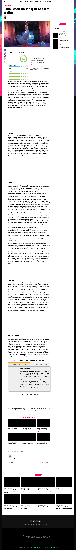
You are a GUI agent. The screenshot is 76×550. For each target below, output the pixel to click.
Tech (40, 1)
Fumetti (36, 1)
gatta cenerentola (38, 404)
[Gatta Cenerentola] (13, 59)
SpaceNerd (49, 1)
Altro (44, 1)
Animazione (19, 404)
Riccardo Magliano (25, 368)
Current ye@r (10, 458)
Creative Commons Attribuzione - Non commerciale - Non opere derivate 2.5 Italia (45, 547)
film (32, 404)
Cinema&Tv (31, 1)
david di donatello (26, 404)
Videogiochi (26, 1)
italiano (44, 404)
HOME (21, 1)
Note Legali (38, 548)
